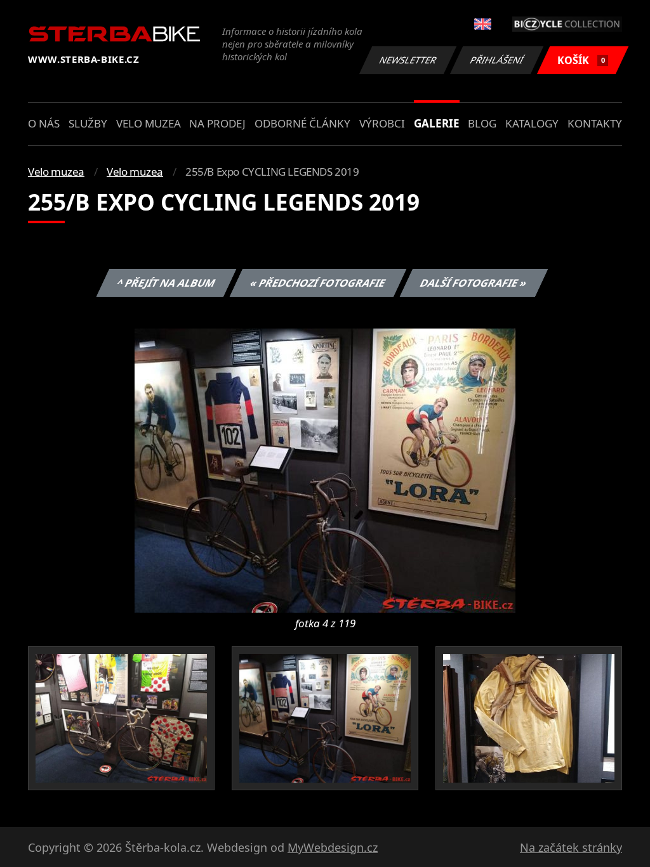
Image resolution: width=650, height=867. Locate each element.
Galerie (437, 123)
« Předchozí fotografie (317, 283)
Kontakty (594, 123)
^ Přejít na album (166, 283)
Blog (482, 123)
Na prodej (217, 123)
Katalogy (532, 123)
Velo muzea (148, 123)
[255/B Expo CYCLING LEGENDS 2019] (325, 469)
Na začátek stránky (571, 847)
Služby (88, 123)
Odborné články (302, 123)
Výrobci (382, 123)
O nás (44, 123)
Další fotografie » (473, 283)
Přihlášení (497, 60)
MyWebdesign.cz (333, 847)
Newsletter (408, 60)
